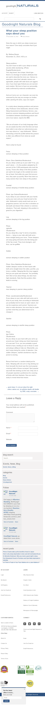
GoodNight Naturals (10, 536)
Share (16, 522)
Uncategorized (7, 482)
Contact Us (4, 643)
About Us (3, 638)
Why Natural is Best (28, 575)
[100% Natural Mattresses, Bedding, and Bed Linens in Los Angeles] (22, 5)
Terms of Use (4, 658)
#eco (5, 510)
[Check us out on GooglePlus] (39, 623)
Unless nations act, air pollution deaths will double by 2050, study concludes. (23, 390)
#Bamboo (16, 499)
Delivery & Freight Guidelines (31, 600)
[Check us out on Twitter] (30, 623)
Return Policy (4, 653)
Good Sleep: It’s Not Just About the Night (19, 387)
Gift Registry (4, 585)
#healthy (10, 510)
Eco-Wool (26, 585)
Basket (11, 13)
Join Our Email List (6, 590)
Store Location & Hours (7, 622)
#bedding (7, 502)
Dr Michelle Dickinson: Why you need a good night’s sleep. (20, 556)
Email (8, 433)
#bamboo (16, 508)
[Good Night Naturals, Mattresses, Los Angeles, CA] (12, 686)
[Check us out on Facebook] (25, 623)
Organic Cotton (27, 580)
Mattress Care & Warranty (30, 605)
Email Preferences (6, 595)
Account (5, 13)
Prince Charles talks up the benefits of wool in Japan (18, 552)
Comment (9, 412)
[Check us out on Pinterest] (35, 623)
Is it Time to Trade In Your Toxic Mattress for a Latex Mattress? (21, 562)
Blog (4, 475)
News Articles (25, 36)
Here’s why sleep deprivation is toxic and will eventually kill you (22, 554)
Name (8, 428)
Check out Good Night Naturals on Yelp (32, 630)
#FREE (6, 512)
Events (5, 478)
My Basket (4, 580)
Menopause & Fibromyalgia (30, 610)
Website (9, 439)
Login (2, 575)
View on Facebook (8, 522)
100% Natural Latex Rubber (30, 595)
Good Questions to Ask (29, 590)
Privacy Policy (4, 648)
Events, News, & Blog (9, 467)
